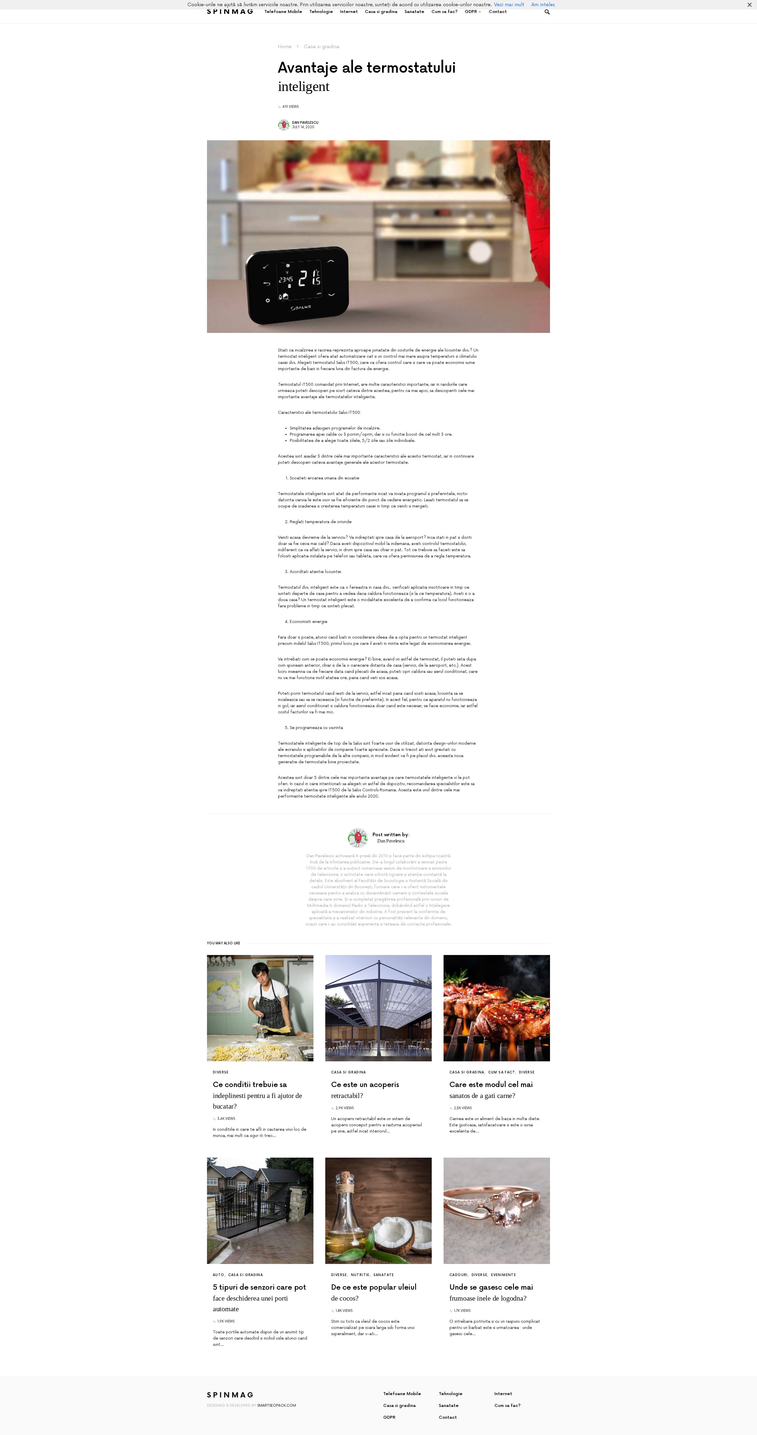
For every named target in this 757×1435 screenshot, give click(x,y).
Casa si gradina (321, 47)
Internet (503, 1393)
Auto (218, 1275)
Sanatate (383, 1275)
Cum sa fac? (501, 1072)
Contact (448, 1417)
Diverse (221, 1072)
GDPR (389, 1417)
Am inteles (543, 5)
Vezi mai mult (509, 5)
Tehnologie (450, 1393)
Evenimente (503, 1275)
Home (285, 47)
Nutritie (360, 1275)
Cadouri (458, 1275)
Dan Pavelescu (305, 123)
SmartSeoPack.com (276, 1405)
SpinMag (231, 11)
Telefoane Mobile (402, 1393)
